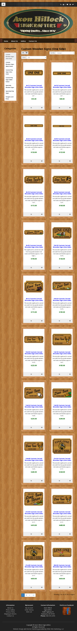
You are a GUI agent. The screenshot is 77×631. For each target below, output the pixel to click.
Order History (29, 610)
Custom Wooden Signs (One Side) (10, 56)
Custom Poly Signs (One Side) (9, 72)
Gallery (23, 41)
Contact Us (33, 41)
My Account (29, 608)
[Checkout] (73, 4)
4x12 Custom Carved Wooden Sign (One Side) (34, 86)
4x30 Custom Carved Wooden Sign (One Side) (62, 139)
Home (6, 41)
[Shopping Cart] (70, 4)
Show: (24, 57)
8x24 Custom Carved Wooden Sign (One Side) (62, 193)
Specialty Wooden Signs (10, 86)
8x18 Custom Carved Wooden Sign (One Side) (34, 193)
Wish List (29, 612)
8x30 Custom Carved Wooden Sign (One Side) (34, 246)
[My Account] (64, 4)
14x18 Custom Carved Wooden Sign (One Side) (62, 353)
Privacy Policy (10, 612)
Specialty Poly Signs (10, 92)
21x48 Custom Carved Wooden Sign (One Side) (34, 566)
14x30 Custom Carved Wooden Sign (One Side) (62, 406)
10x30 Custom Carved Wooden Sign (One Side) (34, 353)
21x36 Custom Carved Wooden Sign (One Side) (62, 512)
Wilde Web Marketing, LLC (55, 629)
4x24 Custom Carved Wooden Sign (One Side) (34, 139)
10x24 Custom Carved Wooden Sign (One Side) (62, 299)
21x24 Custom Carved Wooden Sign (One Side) (62, 459)
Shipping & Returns (10, 614)
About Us (14, 41)
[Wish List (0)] (67, 4)
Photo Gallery (10, 610)
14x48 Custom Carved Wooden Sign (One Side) (34, 459)
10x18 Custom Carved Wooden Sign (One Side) (62, 246)
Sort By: (53, 53)
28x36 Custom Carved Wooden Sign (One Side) (62, 566)
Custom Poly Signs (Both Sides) (9, 79)
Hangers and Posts (9, 98)
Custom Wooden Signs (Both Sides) (10, 64)
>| (33, 595)
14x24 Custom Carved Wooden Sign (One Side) (34, 406)
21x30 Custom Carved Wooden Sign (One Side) (34, 512)
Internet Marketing (32, 629)
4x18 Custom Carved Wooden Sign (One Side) (62, 86)
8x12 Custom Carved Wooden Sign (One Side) (34, 299)
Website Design (18, 629)
